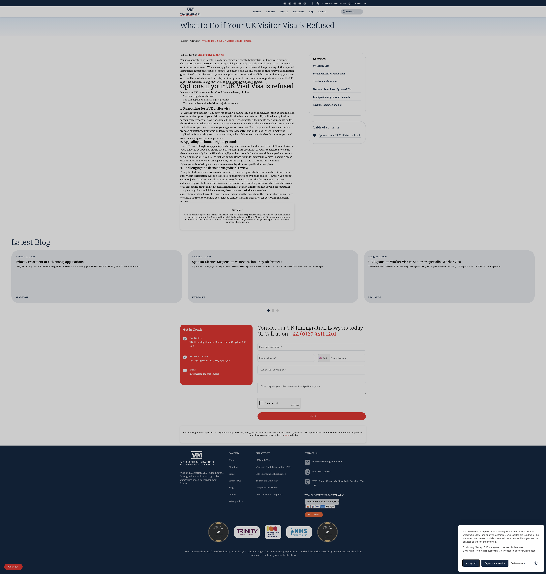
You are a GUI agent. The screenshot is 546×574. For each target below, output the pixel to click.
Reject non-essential (495, 563)
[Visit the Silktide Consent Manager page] (535, 563)
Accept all (471, 563)
